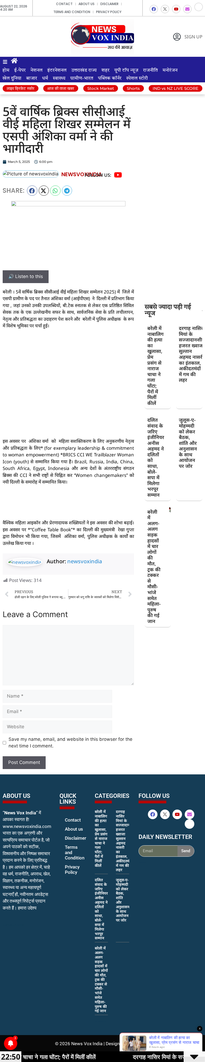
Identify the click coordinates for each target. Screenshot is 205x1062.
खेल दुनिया (11, 78)
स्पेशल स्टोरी (137, 78)
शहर (105, 70)
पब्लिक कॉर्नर (109, 78)
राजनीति (150, 70)
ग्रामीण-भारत (81, 78)
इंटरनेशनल (56, 70)
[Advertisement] (68, 373)
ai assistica (142, 862)
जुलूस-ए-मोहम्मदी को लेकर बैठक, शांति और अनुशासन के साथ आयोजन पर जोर (188, 443)
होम (5, 70)
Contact (64, 4)
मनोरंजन (170, 70)
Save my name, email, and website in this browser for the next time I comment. (70, 743)
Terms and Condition (71, 12)
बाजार (31, 78)
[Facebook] (153, 9)
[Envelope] (187, 9)
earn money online (100, 1021)
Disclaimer (109, 4)
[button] (32, 191)
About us (86, 4)
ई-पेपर (20, 70)
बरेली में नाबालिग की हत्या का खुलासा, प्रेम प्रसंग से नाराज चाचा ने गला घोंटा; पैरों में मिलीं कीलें (155, 365)
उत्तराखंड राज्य (84, 70)
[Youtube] (176, 9)
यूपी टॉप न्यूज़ (126, 70)
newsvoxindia (84, 561)
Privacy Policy (108, 12)
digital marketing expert (67, 877)
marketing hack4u (13, 924)
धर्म (45, 78)
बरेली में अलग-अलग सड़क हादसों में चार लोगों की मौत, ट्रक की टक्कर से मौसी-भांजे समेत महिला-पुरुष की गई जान (154, 566)
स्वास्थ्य (59, 78)
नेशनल (36, 70)
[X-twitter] (165, 9)
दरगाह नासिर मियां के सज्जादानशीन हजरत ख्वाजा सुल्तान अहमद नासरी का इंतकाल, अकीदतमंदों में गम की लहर (192, 354)
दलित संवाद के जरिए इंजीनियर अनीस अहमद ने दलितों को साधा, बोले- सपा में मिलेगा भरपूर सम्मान (155, 457)
